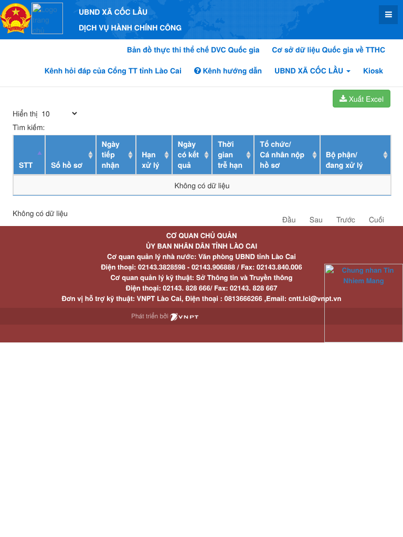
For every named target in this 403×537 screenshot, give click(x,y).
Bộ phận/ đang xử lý (344, 159)
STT (26, 165)
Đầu (289, 219)
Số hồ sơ (66, 165)
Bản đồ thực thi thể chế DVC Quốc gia (193, 50)
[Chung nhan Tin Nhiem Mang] (363, 302)
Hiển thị (26, 113)
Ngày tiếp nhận (111, 154)
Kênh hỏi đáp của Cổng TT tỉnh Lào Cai (113, 71)
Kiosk (373, 71)
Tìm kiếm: (29, 127)
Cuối (376, 219)
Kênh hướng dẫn (231, 71)
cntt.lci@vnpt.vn (315, 298)
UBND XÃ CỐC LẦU (309, 71)
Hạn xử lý (150, 159)
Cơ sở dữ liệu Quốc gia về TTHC (328, 50)
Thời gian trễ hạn (230, 154)
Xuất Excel (365, 98)
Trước (345, 219)
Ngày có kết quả (188, 154)
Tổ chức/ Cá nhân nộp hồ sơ (282, 154)
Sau (316, 219)
